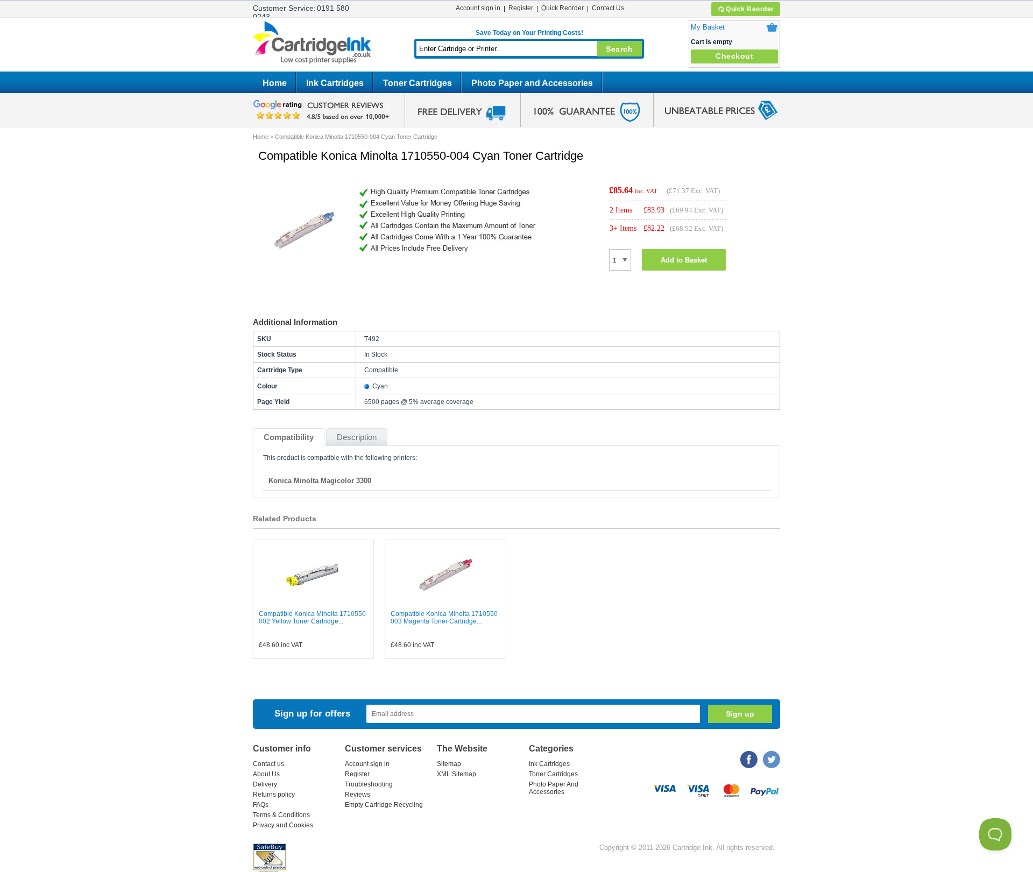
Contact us (268, 764)
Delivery (265, 784)
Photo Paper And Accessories (553, 788)
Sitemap (449, 764)
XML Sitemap (456, 774)
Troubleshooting (369, 784)
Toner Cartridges (417, 83)
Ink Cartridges (335, 83)
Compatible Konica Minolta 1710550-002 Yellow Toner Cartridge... (313, 617)
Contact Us (608, 8)
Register (520, 8)
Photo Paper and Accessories (532, 83)
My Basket (708, 27)
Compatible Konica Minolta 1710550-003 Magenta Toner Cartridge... (445, 617)
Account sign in (478, 8)
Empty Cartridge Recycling (384, 805)
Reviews (357, 794)
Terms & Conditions (281, 815)
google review (323, 110)
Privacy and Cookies (283, 825)
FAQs (260, 805)
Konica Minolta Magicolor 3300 (319, 481)
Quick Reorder (750, 9)
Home (275, 83)
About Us (266, 774)
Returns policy (274, 794)
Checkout (734, 56)
